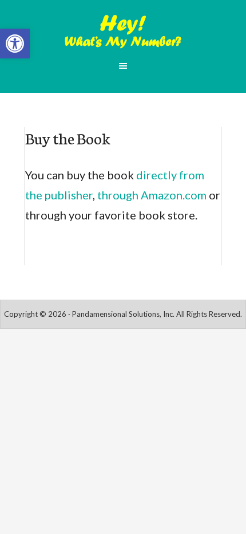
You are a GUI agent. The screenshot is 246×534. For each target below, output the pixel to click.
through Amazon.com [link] (152, 195)
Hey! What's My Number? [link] (123, 31)
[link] (15, 43)
